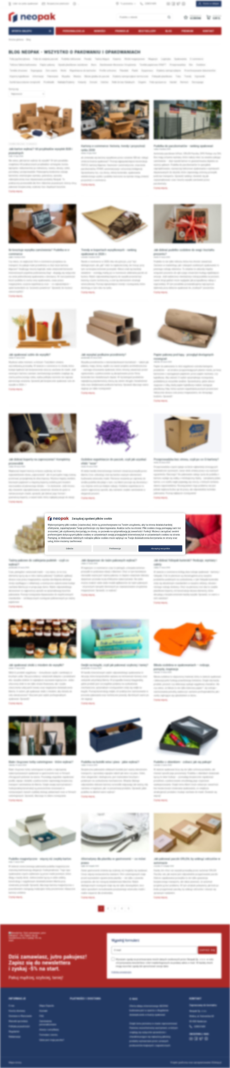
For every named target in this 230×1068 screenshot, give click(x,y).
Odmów (69, 548)
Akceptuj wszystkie (160, 548)
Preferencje (115, 548)
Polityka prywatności (121, 972)
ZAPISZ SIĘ (207, 950)
